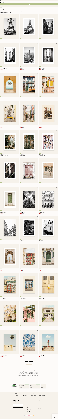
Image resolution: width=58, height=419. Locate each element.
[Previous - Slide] (18, 386)
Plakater (13, 2)
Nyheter (10, 2)
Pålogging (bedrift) (29, 409)
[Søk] (54, 2)
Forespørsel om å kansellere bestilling (40, 407)
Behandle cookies (39, 408)
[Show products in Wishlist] (55, 2)
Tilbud (24, 2)
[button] (55, 416)
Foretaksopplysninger (29, 402)
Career (28, 403)
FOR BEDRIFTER (34, 2)
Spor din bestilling (39, 402)
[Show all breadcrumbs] (1, 7)
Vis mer (29, 361)
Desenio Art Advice (40, 400)
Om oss (28, 400)
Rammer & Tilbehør (20, 2)
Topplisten (6, 2)
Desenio (31, 417)
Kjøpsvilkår (39, 403)
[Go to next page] (31, 364)
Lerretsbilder (16, 2)
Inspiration (30, 2)
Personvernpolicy (17, 408)
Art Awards (28, 408)
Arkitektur (6, 7)
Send (18, 407)
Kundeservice (39, 401)
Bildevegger (27, 2)
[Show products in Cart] (57, 2)
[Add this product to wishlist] (18, 15)
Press (27, 401)
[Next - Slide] (46, 386)
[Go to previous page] (26, 364)
